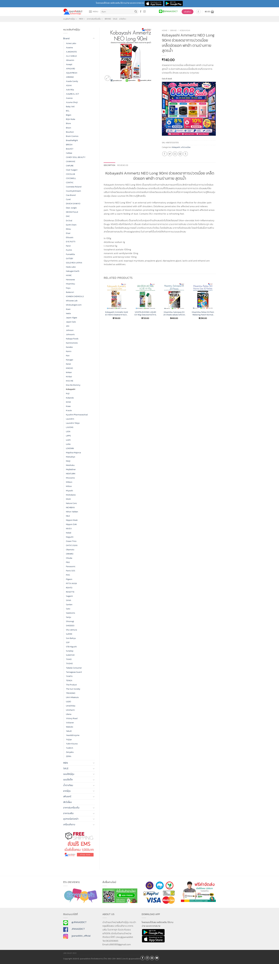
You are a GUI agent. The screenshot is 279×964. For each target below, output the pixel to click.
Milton (69, 486)
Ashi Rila (70, 89)
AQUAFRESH (71, 72)
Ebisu (68, 229)
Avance (69, 98)
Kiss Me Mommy (73, 385)
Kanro (68, 351)
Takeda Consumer (74, 667)
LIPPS (68, 435)
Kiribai (69, 376)
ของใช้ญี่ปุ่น (68, 774)
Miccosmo (70, 477)
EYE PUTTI (70, 241)
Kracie (69, 410)
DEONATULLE (72, 212)
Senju (68, 617)
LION (68, 431)
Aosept (69, 64)
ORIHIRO (69, 553)
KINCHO (69, 368)
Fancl (68, 245)
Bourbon (70, 132)
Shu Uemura (71, 629)
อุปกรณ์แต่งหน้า (70, 818)
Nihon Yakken (72, 511)
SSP (67, 642)
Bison (68, 127)
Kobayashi (70, 389)
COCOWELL (71, 178)
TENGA (69, 680)
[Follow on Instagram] (144, 11)
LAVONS (69, 427)
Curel (68, 199)
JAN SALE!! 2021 (69, 953)
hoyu (68, 288)
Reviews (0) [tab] (122, 165)
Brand (108, 18)
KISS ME (69, 380)
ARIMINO (70, 77)
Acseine (69, 47)
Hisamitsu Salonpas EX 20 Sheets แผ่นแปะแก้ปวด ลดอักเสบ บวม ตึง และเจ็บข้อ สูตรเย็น (174, 313)
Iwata (68, 313)
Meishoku (70, 465)
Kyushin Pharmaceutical (77, 414)
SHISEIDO (70, 625)
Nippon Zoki (71, 524)
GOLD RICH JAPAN (74, 262)
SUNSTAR (70, 655)
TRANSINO (70, 693)
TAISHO (69, 663)
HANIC (69, 275)
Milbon (69, 482)
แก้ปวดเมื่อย (186, 147)
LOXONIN (70, 448)
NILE (68, 515)
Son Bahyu (71, 638)
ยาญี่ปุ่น (67, 791)
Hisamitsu (70, 283)
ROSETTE (70, 591)
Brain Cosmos (72, 136)
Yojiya (69, 739)
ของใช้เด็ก (68, 779)
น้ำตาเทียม (68, 785)
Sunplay (69, 650)
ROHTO (69, 587)
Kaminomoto (72, 342)
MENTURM (70, 473)
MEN (81, 18)
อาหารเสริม (68, 813)
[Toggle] (94, 38)
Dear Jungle (71, 207)
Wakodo (69, 726)
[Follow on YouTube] (157, 958)
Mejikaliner (71, 469)
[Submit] (135, 11)
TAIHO (69, 659)
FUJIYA (69, 250)
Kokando (70, 397)
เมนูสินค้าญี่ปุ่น (69, 18)
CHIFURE (70, 165)
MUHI (68, 499)
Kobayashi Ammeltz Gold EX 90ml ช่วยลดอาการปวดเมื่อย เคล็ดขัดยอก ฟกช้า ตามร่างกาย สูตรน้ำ (116, 313)
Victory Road (71, 718)
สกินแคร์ (67, 796)
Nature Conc (71, 503)
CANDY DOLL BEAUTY (75, 157)
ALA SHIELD (71, 56)
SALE (115, 18)
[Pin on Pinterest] (180, 153)
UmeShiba (70, 705)
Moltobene (71, 494)
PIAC (68, 574)
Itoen (68, 309)
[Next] (215, 304)
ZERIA (68, 756)
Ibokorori (70, 292)
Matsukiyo (70, 456)
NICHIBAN (70, 507)
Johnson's (70, 334)
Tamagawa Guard (74, 672)
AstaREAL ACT (72, 93)
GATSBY (69, 258)
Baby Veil (70, 106)
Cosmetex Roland (73, 186)
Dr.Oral (69, 220)
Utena (68, 714)
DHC (68, 216)
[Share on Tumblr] (185, 153)
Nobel (68, 532)
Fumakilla (70, 254)
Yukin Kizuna (72, 743)
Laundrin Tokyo (73, 423)
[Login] (198, 11)
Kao (67, 355)
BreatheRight (72, 140)
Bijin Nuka (70, 119)
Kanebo (69, 347)
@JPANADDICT (78, 922)
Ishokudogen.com (74, 304)
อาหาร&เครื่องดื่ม (94, 18)
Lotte (68, 444)
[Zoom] (107, 78)
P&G (68, 562)
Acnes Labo (71, 43)
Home (164, 30)
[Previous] (104, 304)
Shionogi (70, 621)
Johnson (70, 330)
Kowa (68, 406)
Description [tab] (109, 165)
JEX (67, 326)
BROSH (69, 144)
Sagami (69, 596)
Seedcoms (70, 612)
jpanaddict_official (81, 935)
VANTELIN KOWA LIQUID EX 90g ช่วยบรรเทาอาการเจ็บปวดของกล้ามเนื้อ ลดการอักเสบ (145, 313)
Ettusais (69, 237)
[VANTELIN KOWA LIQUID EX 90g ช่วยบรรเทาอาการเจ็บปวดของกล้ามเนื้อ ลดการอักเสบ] (145, 296)
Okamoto (70, 549)
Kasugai (69, 359)
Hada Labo (71, 266)
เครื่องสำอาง (69, 824)
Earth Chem (71, 224)
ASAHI (68, 85)
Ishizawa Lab (71, 300)
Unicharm (70, 710)
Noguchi (69, 537)
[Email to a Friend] (175, 153)
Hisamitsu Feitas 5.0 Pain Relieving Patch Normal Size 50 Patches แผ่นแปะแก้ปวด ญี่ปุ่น (203, 313)
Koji (67, 393)
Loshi (68, 439)
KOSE (68, 402)
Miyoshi (69, 490)
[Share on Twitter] (169, 153)
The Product (71, 684)
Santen (69, 604)
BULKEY (69, 148)
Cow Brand (71, 195)
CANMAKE (70, 161)
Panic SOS (70, 570)
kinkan (69, 372)
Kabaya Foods (72, 338)
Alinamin (70, 60)
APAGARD (70, 68)
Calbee (69, 153)
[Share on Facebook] (164, 153)
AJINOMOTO (71, 51)
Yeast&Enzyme (72, 735)
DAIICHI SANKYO (73, 203)
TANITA (69, 676)
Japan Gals (71, 321)
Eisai (68, 233)
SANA (68, 600)
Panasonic (70, 566)
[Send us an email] (152, 958)
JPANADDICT (78, 929)
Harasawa (70, 279)
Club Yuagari (71, 169)
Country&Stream (73, 190)
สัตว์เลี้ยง (67, 802)
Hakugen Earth (72, 271)
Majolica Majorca (73, 452)
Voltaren (70, 722)
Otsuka (69, 558)
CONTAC (69, 182)
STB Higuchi (71, 646)
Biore (68, 123)
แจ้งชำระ (122, 18)
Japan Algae (71, 317)
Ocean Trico (71, 541)
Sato (68, 608)
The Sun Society (73, 688)
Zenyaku (70, 752)
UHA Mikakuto (72, 697)
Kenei (68, 363)
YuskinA (69, 747)
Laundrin (70, 418)
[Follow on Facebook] (141, 11)
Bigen (68, 115)
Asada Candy (72, 81)
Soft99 (69, 634)
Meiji (68, 461)
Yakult (69, 731)
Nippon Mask (72, 520)
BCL (67, 110)
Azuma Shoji (72, 102)
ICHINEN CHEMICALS (75, 296)
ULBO (68, 701)
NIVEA (69, 528)
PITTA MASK (71, 583)
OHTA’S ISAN (71, 545)
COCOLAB (70, 174)
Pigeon (69, 579)
